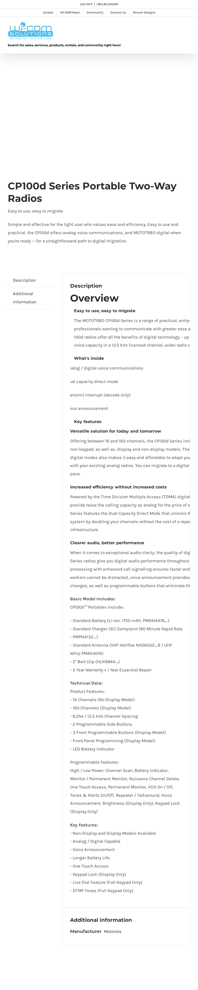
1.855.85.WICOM (107, 4)
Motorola (112, 931)
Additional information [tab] (24, 297)
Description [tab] (24, 280)
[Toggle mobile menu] (188, 27)
